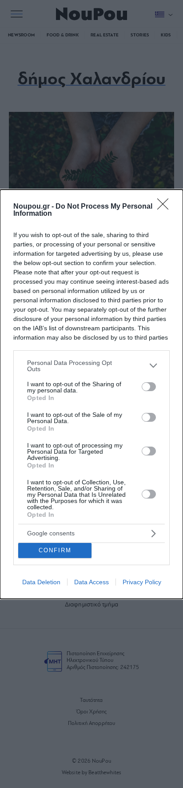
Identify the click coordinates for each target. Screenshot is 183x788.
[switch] (149, 386)
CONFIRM (55, 550)
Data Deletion (41, 582)
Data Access (91, 582)
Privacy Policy (142, 582)
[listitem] (91, 366)
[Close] (165, 206)
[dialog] (91, 394)
